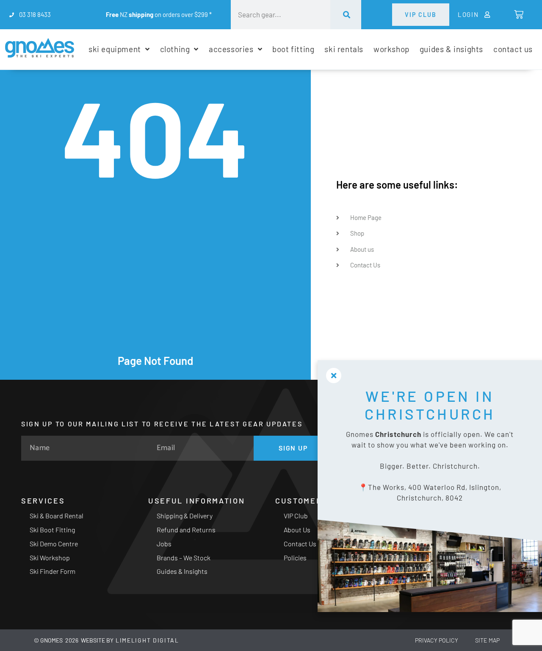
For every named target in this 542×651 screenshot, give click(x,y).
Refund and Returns (186, 530)
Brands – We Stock (183, 558)
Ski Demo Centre (54, 544)
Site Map (487, 640)
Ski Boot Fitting (52, 530)
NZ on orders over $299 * (159, 14)
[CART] (518, 14)
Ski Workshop (50, 558)
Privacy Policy (436, 640)
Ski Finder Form (52, 571)
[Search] (346, 14)
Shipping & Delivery (185, 516)
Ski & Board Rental (56, 516)
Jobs (164, 544)
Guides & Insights (182, 571)
